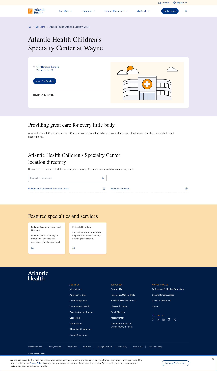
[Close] (213, 359)
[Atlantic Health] (30, 27)
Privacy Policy (36, 363)
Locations (40, 26)
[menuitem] (164, 3)
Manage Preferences (175, 363)
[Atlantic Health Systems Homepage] (38, 276)
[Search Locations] (103, 177)
